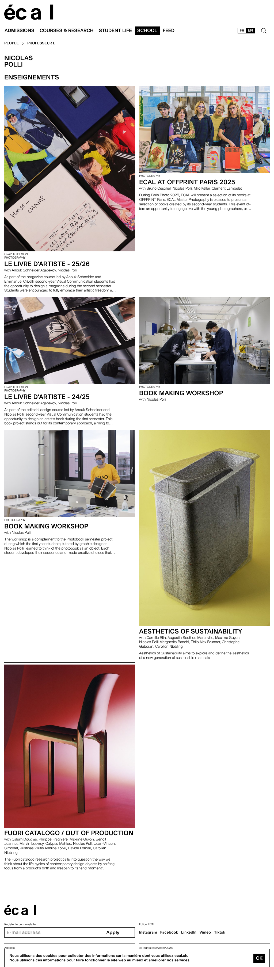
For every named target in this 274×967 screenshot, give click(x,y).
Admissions (19, 30)
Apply (112, 932)
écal (20, 910)
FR (242, 30)
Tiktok (219, 932)
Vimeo (205, 932)
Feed (168, 30)
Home (29, 12)
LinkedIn (188, 932)
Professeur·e (41, 43)
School (147, 30)
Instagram (148, 932)
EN (250, 30)
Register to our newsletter (20, 924)
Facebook (169, 932)
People (11, 43)
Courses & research (66, 30)
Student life (115, 30)
